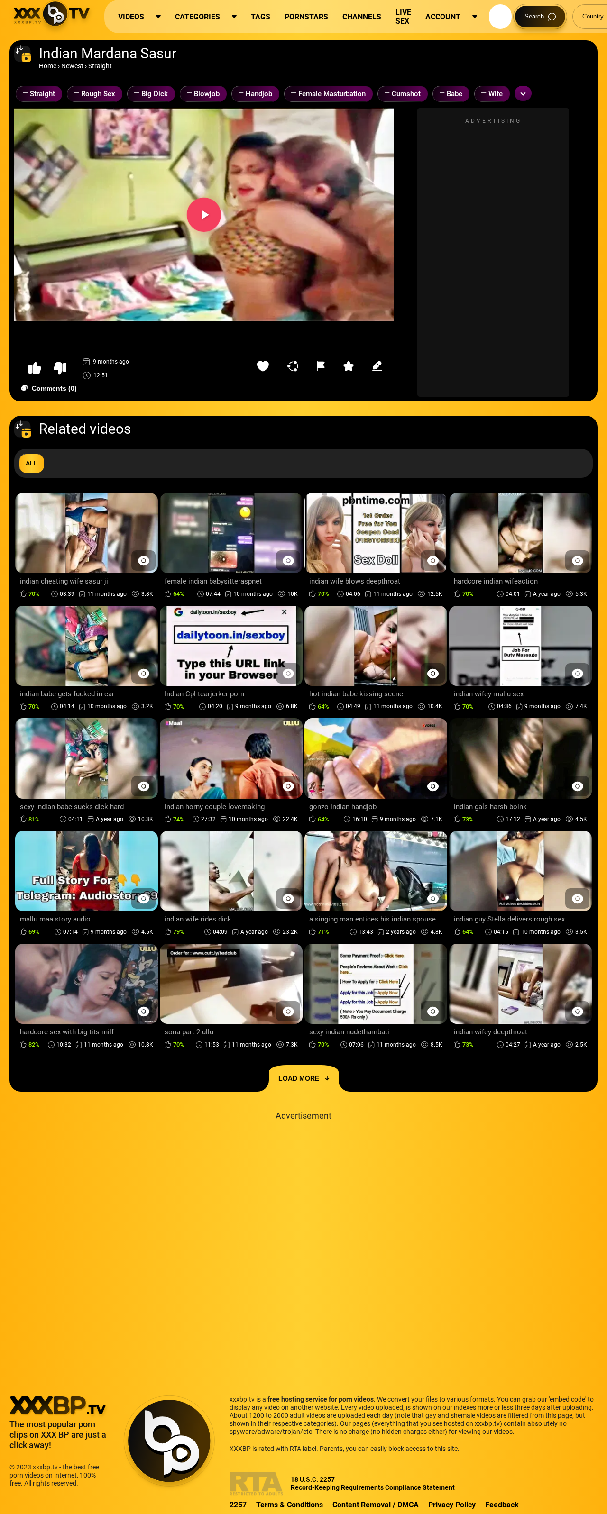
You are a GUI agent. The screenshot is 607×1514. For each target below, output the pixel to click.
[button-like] (34, 368)
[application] (204, 214)
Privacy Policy (452, 1504)
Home (47, 66)
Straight (100, 66)
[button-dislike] (60, 368)
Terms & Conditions (289, 1504)
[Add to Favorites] (265, 366)
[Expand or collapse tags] (523, 93)
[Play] (204, 215)
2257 (238, 1504)
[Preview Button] (143, 560)
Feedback (502, 1504)
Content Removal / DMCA (375, 1504)
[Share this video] (295, 366)
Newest (72, 66)
